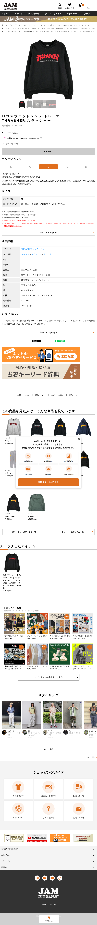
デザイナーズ (73, 14)
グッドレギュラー (53, 14)
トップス (24, 25)
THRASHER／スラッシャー (33, 32)
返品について (40, 395)
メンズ (8, 28)
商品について (74, 395)
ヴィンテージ (34, 14)
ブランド (88, 14)
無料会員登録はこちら (48, 482)
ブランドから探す (12, 32)
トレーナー (43, 25)
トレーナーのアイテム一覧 (73, 532)
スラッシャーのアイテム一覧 (24, 532)
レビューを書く (57, 395)
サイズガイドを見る (48, 232)
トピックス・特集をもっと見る (48, 677)
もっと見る (91, 757)
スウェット (33, 25)
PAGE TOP (47, 904)
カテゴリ (19, 14)
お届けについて (23, 395)
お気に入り (69, 8)
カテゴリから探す (12, 25)
